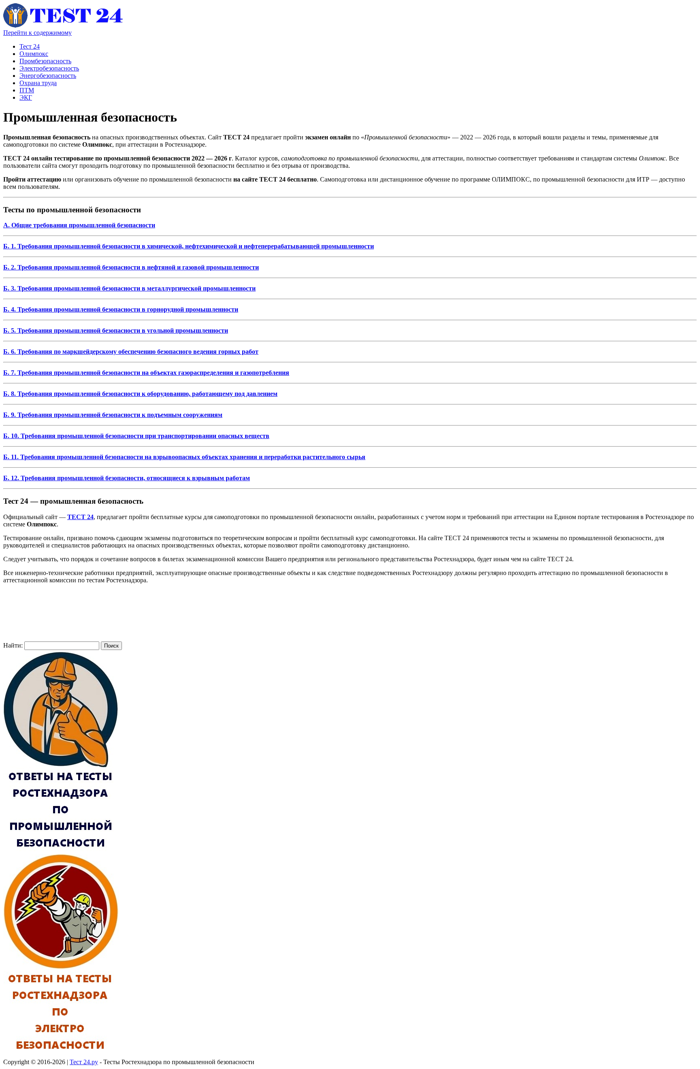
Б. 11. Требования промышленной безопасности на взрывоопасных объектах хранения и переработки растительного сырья (184, 456)
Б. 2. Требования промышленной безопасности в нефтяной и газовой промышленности (131, 267)
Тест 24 (29, 46)
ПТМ (26, 90)
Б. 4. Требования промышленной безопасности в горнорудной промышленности (120, 309)
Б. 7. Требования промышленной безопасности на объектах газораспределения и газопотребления (146, 372)
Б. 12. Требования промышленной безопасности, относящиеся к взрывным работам (126, 478)
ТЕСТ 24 (80, 516)
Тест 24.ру (84, 1061)
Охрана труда (38, 82)
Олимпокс (33, 53)
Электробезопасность (49, 68)
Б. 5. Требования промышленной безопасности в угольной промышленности (115, 330)
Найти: (13, 645)
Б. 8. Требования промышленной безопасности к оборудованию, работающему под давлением (140, 393)
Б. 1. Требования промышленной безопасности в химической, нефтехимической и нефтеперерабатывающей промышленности (188, 246)
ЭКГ (25, 97)
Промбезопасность (45, 61)
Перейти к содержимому (37, 32)
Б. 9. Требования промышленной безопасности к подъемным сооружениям (112, 414)
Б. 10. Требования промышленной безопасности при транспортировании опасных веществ (136, 435)
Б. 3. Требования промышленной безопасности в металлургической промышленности (129, 288)
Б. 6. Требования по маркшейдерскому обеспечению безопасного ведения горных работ (130, 351)
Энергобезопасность (47, 75)
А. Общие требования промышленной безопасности (79, 225)
